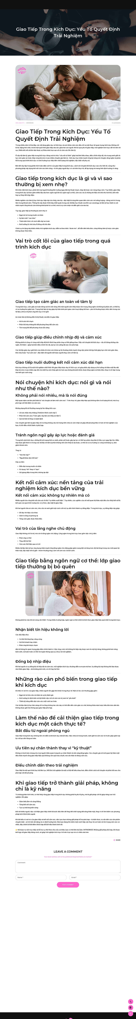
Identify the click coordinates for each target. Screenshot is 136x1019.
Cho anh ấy (19, 123)
